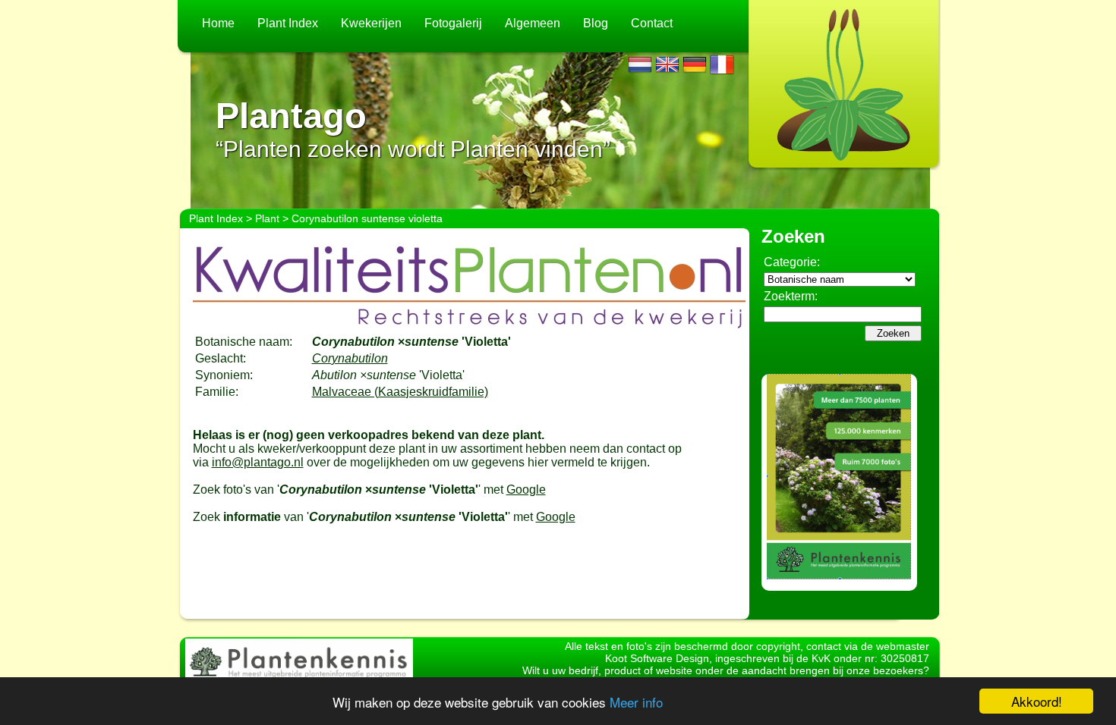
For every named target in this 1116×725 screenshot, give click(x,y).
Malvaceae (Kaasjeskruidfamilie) (400, 391)
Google (526, 489)
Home (218, 23)
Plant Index (287, 23)
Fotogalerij (453, 23)
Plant (267, 218)
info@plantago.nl (258, 462)
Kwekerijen (371, 23)
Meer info (636, 701)
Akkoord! (1036, 701)
